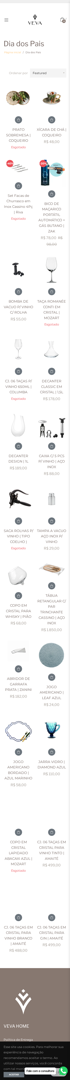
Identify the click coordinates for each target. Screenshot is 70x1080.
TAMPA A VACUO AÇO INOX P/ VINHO (51, 536)
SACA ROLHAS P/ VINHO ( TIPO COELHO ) (18, 536)
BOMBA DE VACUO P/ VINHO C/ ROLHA (18, 306)
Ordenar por (18, 73)
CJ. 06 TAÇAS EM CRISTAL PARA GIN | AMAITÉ (51, 932)
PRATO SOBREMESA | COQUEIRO (18, 135)
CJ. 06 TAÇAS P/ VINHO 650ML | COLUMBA (18, 386)
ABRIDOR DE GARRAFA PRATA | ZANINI (18, 684)
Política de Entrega (18, 1039)
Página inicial (12, 52)
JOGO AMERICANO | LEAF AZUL (52, 692)
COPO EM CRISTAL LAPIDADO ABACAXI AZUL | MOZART (18, 853)
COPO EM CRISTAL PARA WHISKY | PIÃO (18, 611)
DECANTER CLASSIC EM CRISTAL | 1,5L (51, 386)
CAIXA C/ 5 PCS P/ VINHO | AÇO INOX (51, 461)
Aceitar (14, 1074)
